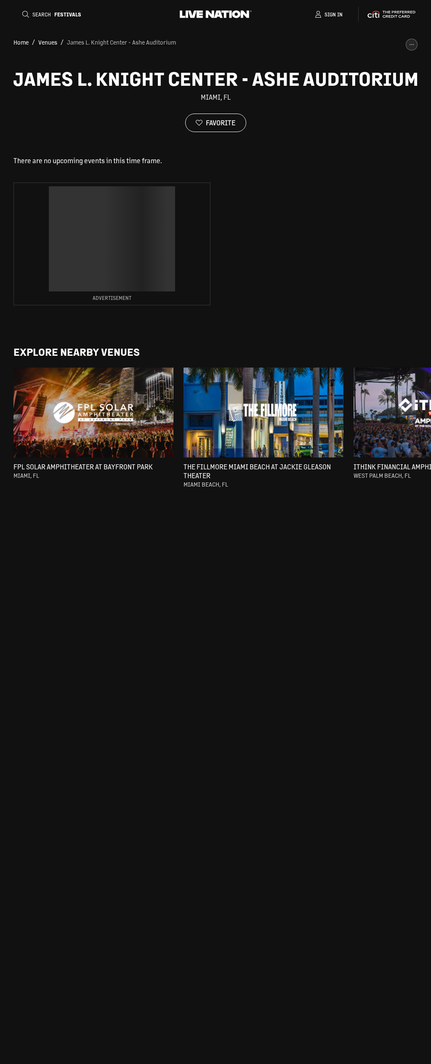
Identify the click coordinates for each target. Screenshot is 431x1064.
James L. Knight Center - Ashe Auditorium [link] (121, 42)
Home (21, 42)
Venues (47, 42)
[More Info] (412, 44)
